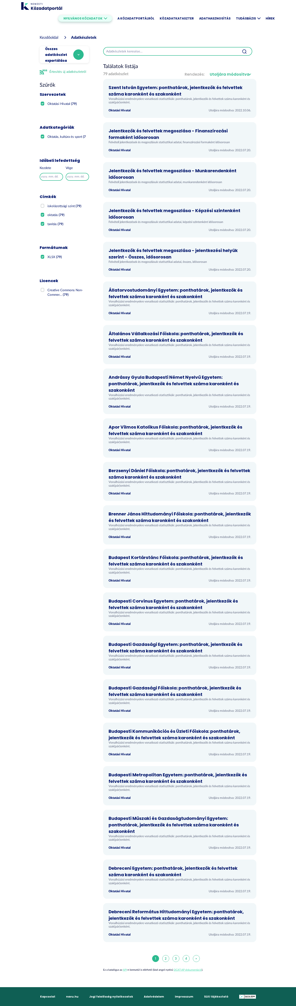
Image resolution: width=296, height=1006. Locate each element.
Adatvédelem (154, 996)
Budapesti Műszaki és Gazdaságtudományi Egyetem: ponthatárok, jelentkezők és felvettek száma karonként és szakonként (174, 824)
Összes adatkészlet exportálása (56, 55)
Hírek (270, 18)
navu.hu (72, 996)
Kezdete (45, 168)
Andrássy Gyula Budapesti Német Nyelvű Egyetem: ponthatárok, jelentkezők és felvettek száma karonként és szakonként (174, 383)
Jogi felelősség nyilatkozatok (111, 996)
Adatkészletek (83, 38)
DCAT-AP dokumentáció (188, 970)
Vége (69, 168)
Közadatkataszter (177, 18)
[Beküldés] (244, 51)
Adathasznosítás (215, 18)
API (125, 970)
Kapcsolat (47, 996)
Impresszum (184, 996)
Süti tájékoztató (216, 996)
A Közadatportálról (135, 18)
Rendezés (194, 74)
